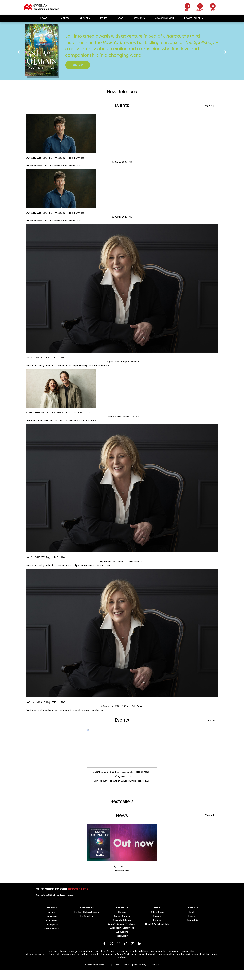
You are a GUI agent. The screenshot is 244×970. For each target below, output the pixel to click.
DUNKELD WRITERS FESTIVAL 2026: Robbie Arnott (122, 772)
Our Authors (52, 916)
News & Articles (51, 928)
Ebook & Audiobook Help (157, 924)
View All (209, 106)
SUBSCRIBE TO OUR (63, 889)
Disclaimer (154, 965)
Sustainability (122, 935)
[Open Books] (49, 18)
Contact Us (192, 920)
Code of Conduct (122, 916)
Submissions (122, 931)
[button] (18, 52)
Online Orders (157, 912)
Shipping (157, 916)
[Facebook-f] (104, 943)
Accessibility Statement (122, 927)
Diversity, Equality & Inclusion (122, 924)
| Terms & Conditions (121, 965)
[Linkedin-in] (139, 943)
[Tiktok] (125, 943)
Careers (122, 912)
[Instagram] (118, 943)
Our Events (51, 920)
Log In (192, 912)
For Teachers (86, 916)
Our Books (52, 912)
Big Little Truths (122, 866)
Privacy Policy (140, 965)
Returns (157, 920)
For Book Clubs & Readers (86, 912)
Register (192, 916)
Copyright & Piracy (122, 920)
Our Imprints (52, 924)
